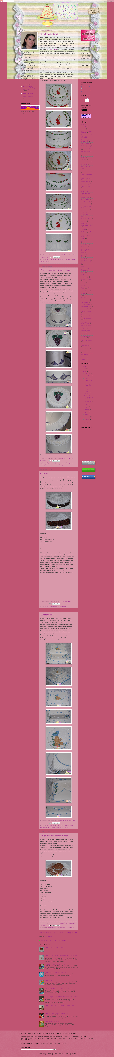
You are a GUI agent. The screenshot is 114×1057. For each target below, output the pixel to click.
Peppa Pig (84, 247)
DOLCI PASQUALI (86, 186)
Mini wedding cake (87, 225)
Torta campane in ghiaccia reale (54, 947)
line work (84, 221)
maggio (87, 409)
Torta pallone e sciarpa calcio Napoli (56, 972)
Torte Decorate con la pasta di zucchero (86, 327)
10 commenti (44, 257)
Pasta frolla (84, 244)
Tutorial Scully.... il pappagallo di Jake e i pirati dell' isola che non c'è (61, 997)
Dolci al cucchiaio (86, 175)
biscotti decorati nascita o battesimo (86, 136)
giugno (87, 407)
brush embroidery (86, 148)
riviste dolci (84, 275)
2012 (84, 371)
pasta (83, 239)
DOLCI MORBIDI (69, 927)
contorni (83, 160)
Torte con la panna (87, 315)
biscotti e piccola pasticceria (55, 927)
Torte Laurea (85, 334)
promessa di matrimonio (85, 269)
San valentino (85, 291)
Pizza (82, 253)
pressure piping (86, 261)
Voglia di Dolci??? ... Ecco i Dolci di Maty (29, 87)
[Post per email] (50, 257)
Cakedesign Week (52, 49)
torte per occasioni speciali (86, 344)
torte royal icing (45, 261)
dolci (82, 169)
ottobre (87, 378)
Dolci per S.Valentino (84, 190)
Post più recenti (45, 933)
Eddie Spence (50, 259)
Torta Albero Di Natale (52, 1021)
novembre (88, 376)
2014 (84, 366)
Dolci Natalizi (85, 184)
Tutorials (84, 357)
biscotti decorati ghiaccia (86, 132)
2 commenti (43, 925)
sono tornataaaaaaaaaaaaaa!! (28, 96)
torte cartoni (85, 309)
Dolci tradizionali (63, 606)
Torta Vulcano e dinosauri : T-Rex (55, 964)
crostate (84, 164)
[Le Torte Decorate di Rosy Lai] (82, 88)
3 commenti (43, 461)
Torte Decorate (86, 318)
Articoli (83, 129)
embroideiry (85, 199)
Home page (59, 933)
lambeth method (86, 219)
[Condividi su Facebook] (58, 257)
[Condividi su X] (56, 257)
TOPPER (83, 298)
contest (83, 157)
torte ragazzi (85, 349)
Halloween (84, 212)
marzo (87, 414)
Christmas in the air (49, 34)
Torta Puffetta (49, 980)
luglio (86, 404)
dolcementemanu (28, 93)
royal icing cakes (86, 279)
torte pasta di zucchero (85, 337)
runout (83, 285)
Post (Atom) (48, 936)
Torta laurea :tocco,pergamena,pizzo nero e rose (60, 1005)
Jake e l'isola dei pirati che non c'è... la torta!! (58, 988)
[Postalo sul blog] (55, 257)
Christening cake (48, 615)
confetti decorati (86, 154)
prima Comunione (86, 263)
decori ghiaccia (85, 166)
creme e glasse (85, 162)
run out (83, 283)
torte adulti (84, 302)
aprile (86, 412)
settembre (88, 402)
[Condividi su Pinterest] (59, 257)
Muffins (83, 229)
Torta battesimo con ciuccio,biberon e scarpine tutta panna (61, 956)
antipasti (84, 127)
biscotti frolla (85, 143)
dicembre (88, 373)
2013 (84, 369)
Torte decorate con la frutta (86, 322)
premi (83, 258)
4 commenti (43, 604)
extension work (86, 202)
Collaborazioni (85, 152)
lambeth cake (85, 216)
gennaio (87, 419)
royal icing (67, 463)
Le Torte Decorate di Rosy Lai (87, 86)
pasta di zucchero (86, 241)
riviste (83, 272)
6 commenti (43, 823)
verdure (83, 359)
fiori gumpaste (85, 204)
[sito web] (88, 479)
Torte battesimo (86, 307)
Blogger (74, 1054)
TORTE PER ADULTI (86, 340)
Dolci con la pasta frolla (86, 178)
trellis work (84, 355)
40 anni (83, 124)
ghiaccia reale (59, 259)
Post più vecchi (72, 933)
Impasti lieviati (85, 214)
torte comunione (86, 311)
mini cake (84, 223)
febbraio (87, 417)
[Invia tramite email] (53, 257)
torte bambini (85, 304)
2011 (84, 423)
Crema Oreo (26, 89)
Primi (82, 266)
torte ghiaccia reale (69, 259)
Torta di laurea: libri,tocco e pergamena (57, 1013)
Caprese (44, 473)
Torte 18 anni (85, 300)
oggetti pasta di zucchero (86, 232)
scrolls (72, 463)
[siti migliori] (88, 41)
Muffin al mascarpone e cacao (55, 836)
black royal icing (86, 146)
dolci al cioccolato (51, 606)
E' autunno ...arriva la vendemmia (55, 270)
